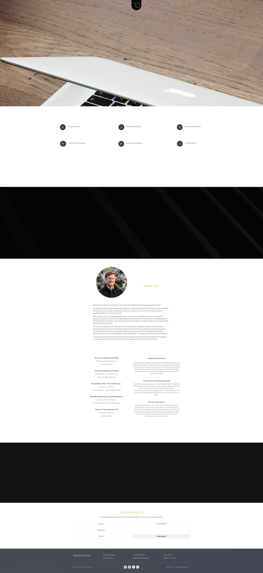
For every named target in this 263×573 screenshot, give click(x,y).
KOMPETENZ (78, 4)
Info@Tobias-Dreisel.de (141, 558)
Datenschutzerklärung (181, 567)
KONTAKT (185, 4)
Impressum (169, 567)
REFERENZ (90, 4)
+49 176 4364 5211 (139, 555)
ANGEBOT (175, 4)
